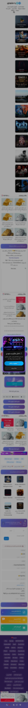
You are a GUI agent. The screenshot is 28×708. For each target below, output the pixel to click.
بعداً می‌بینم (14, 368)
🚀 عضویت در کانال (14, 363)
